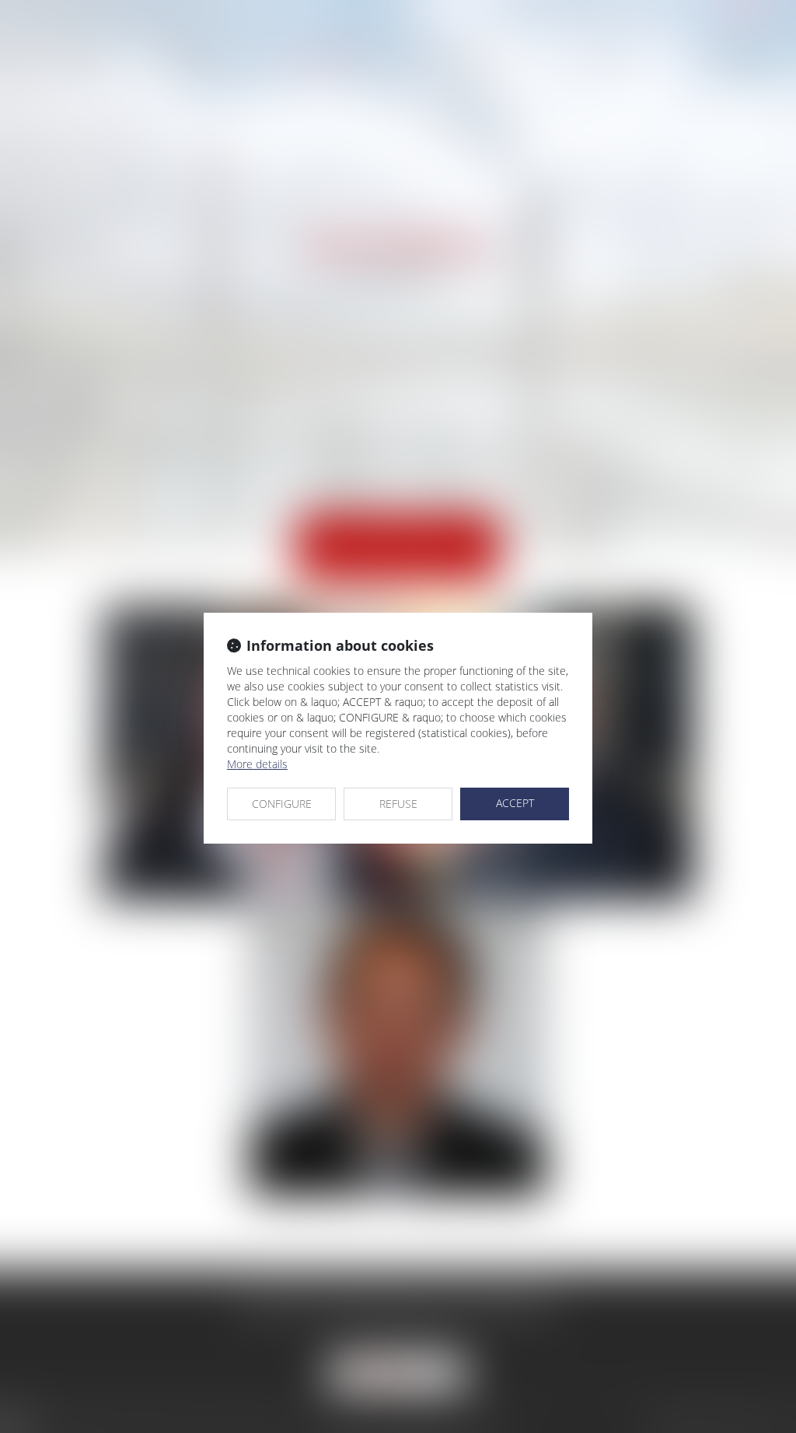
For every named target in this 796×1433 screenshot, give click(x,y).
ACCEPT (515, 802)
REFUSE (398, 803)
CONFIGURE (282, 803)
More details (257, 764)
